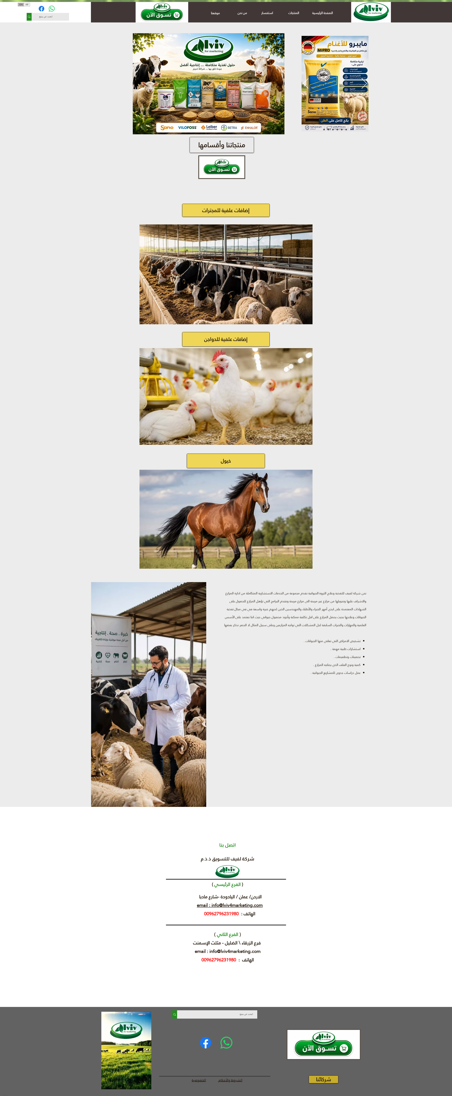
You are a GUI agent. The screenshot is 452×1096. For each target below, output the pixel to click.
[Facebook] (41, 8)
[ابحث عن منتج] (29, 17)
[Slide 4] (337, 129)
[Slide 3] (324, 129)
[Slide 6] (346, 129)
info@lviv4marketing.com (235, 951)
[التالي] (364, 83)
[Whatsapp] (51, 8)
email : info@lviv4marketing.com (230, 905)
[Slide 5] (342, 129)
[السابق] (305, 83)
